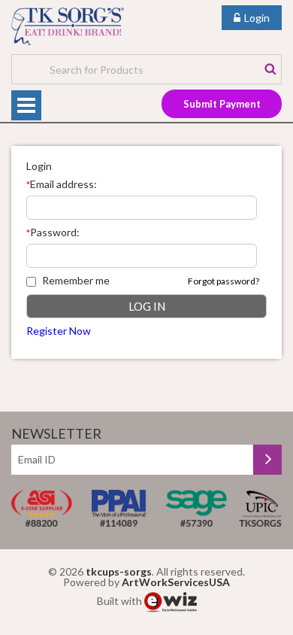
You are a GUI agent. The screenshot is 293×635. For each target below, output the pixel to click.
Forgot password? (223, 281)
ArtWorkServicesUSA (176, 582)
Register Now (58, 330)
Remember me (76, 280)
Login (257, 17)
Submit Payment (222, 104)
